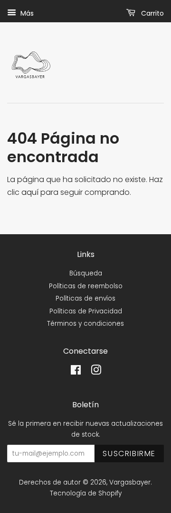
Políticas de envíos (85, 298)
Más (26, 13)
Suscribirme (129, 453)
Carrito (151, 13)
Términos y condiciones (85, 323)
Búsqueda (85, 273)
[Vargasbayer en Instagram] (96, 371)
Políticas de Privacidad (85, 311)
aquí (29, 192)
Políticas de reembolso (86, 286)
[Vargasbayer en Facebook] (75, 371)
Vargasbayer (130, 482)
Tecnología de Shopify (86, 493)
